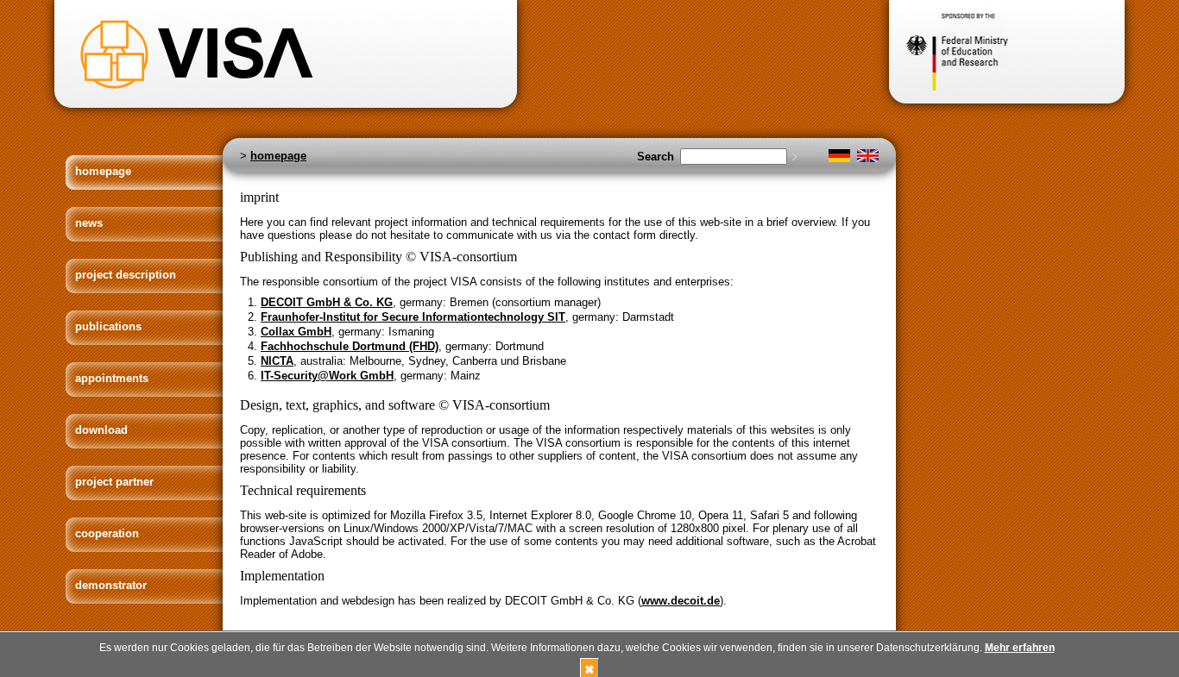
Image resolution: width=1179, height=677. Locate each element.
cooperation (107, 533)
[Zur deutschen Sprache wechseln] (839, 158)
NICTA (277, 360)
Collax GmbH (296, 331)
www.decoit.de (680, 600)
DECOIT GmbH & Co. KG (327, 302)
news (89, 222)
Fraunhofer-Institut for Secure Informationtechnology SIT (413, 316)
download (101, 429)
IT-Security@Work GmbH (327, 375)
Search (655, 156)
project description (125, 274)
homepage (103, 171)
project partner (114, 481)
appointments (111, 378)
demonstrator (111, 585)
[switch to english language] (868, 158)
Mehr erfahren (1020, 648)
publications (108, 326)
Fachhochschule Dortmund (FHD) (349, 346)
